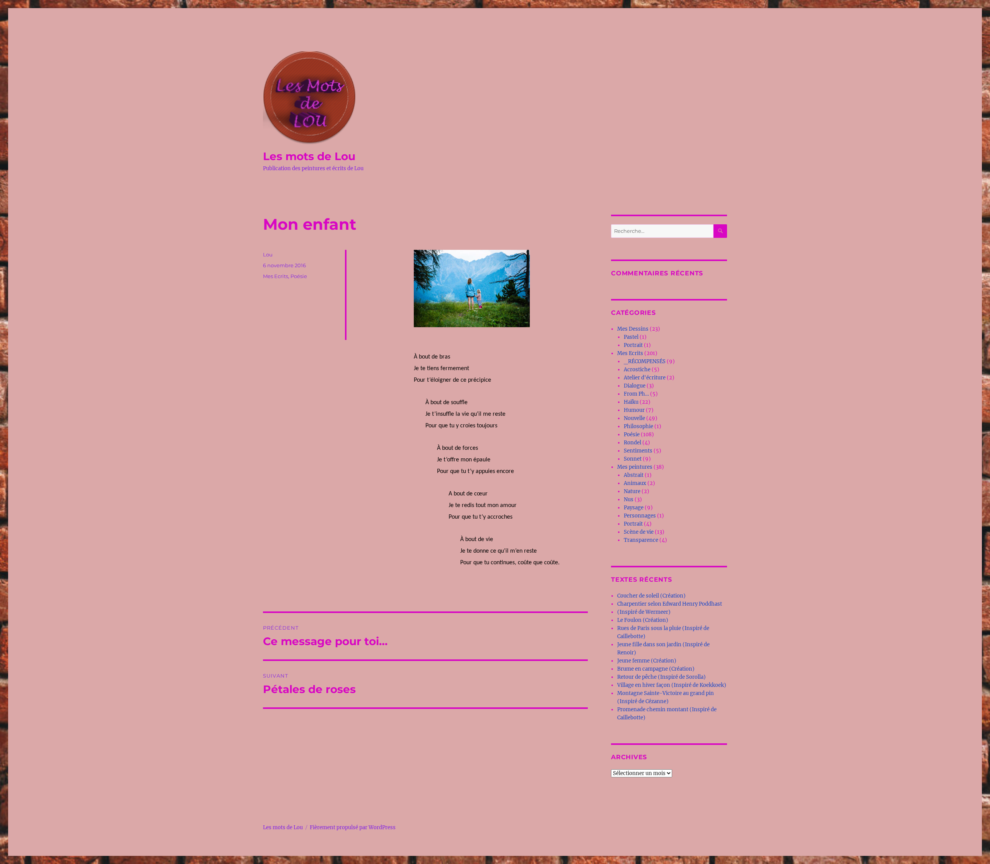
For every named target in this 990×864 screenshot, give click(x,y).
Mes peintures (634, 467)
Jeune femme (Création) (646, 660)
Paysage (634, 507)
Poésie (298, 276)
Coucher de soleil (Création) (651, 596)
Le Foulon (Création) (642, 620)
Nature (632, 491)
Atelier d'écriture (645, 377)
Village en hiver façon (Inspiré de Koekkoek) (671, 685)
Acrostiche (637, 369)
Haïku (631, 402)
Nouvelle (634, 418)
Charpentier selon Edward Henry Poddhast (669, 604)
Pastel (631, 337)
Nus (628, 499)
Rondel (632, 442)
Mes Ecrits (275, 276)
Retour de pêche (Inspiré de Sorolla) (661, 677)
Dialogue (634, 385)
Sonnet (633, 459)
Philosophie (638, 426)
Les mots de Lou (309, 156)
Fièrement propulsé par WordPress (353, 827)
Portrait (633, 345)
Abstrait (634, 475)
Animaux (635, 483)
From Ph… (636, 394)
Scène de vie (639, 532)
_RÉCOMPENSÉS (645, 361)
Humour (634, 410)
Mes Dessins (633, 329)
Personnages (640, 515)
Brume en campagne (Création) (656, 669)
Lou (268, 254)
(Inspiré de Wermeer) (644, 612)
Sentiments (638, 450)
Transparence (641, 540)
